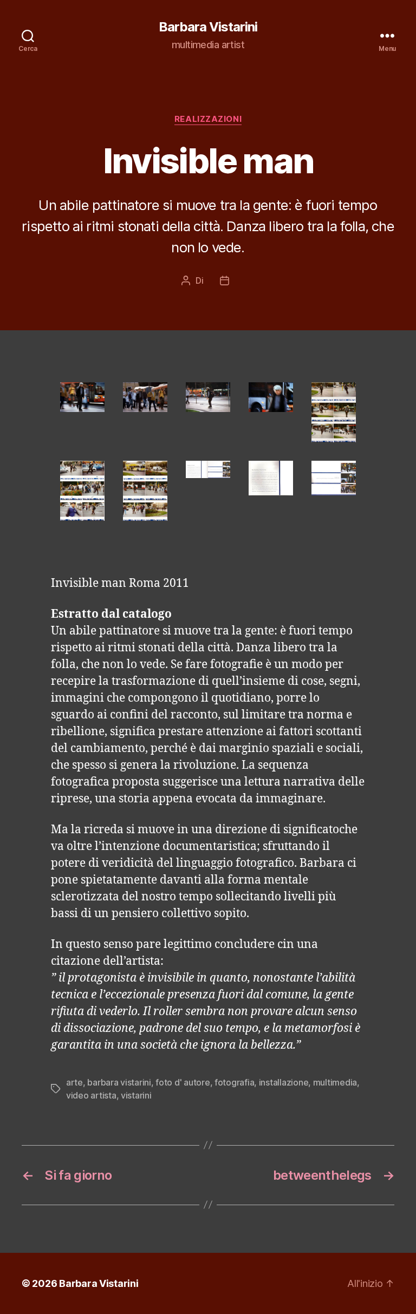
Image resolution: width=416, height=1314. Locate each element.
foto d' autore (182, 1082)
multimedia (335, 1082)
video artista (91, 1095)
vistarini (136, 1095)
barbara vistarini (119, 1082)
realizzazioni (208, 119)
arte (74, 1082)
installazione (284, 1082)
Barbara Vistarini (208, 27)
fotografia (234, 1082)
